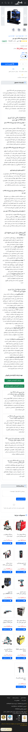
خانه (26, 36)
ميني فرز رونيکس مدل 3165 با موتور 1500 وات (7, 622)
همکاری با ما (16, 700)
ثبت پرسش (20, 499)
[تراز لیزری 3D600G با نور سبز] (13, 30)
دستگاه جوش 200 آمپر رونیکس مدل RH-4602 (21, 536)
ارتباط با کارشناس (5, 729)
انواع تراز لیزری (11, 36)
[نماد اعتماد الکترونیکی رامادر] (17, 718)
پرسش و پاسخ (16, 697)
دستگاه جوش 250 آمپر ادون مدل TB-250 (21, 622)
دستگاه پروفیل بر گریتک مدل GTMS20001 (8, 536)
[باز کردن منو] (25, 3)
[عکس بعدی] (3, 15)
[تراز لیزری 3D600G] (14, 17)
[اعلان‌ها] (11, 3)
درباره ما (8, 697)
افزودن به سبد (9, 64)
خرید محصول (20, 543)
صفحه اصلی (23, 697)
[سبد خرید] (8, 3)
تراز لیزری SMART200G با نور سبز (7, 593)
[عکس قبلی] (25, 15)
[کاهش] (26, 64)
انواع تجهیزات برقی (20, 36)
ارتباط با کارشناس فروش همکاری (14, 386)
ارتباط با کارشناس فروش (14, 380)
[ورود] (2, 3)
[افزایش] (20, 64)
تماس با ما (24, 700)
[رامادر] (18, 3)
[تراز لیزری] (19, 30)
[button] (5, 3)
